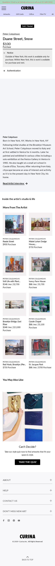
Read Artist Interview (14, 183)
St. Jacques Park (36, 365)
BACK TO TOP (27, 560)
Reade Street (8, 242)
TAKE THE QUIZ (27, 462)
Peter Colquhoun (11, 34)
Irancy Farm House (37, 282)
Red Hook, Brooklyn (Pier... (14, 365)
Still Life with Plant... (11, 282)
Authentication (14, 71)
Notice (10, 53)
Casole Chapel (35, 322)
